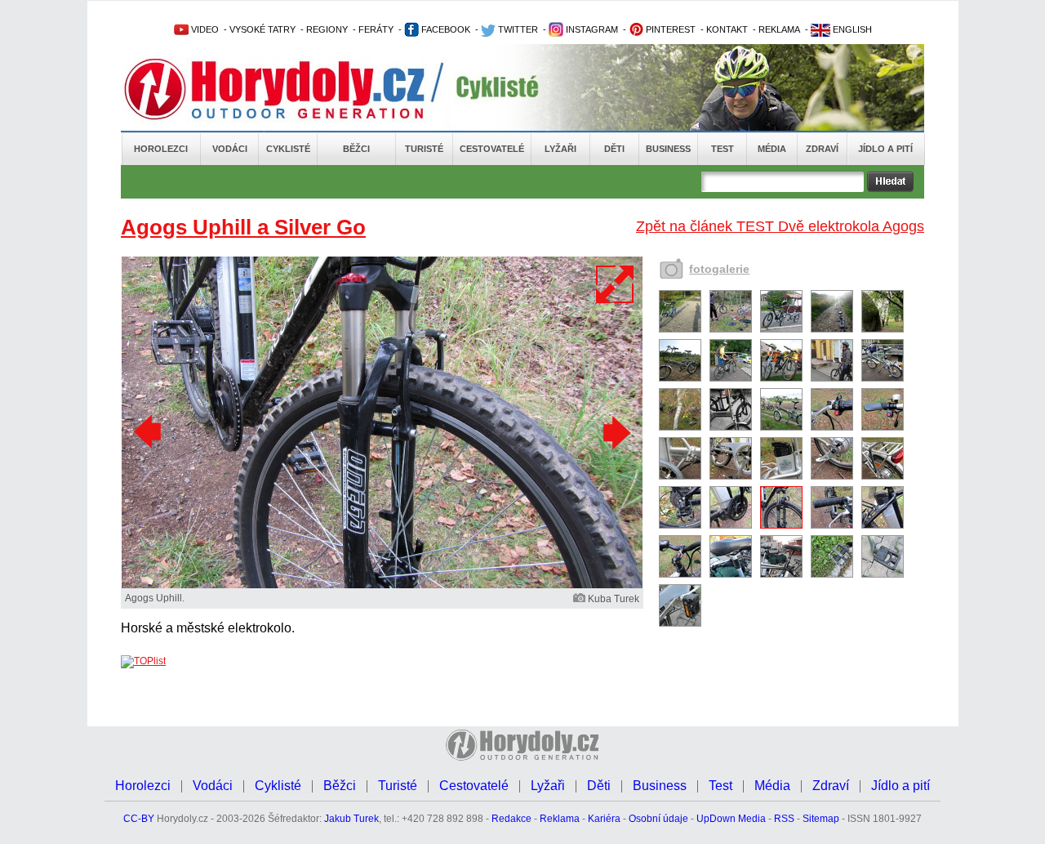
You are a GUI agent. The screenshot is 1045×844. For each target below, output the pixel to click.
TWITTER (517, 29)
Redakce (511, 818)
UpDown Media (731, 818)
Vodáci (229, 149)
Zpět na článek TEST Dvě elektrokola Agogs (780, 226)
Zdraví (822, 149)
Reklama (560, 818)
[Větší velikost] (615, 284)
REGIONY (327, 29)
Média (772, 149)
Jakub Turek (351, 818)
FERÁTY (376, 29)
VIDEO (204, 29)
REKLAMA (779, 29)
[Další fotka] (614, 432)
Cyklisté (288, 149)
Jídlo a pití (885, 149)
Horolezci (161, 149)
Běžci (356, 149)
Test (722, 149)
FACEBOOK (444, 29)
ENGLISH (851, 29)
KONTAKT (727, 29)
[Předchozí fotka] (149, 432)
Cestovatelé (492, 149)
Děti (614, 149)
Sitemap (821, 818)
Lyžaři (560, 149)
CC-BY (138, 818)
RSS (784, 818)
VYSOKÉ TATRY (262, 29)
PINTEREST (669, 29)
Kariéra (604, 818)
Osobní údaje (658, 818)
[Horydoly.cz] (294, 89)
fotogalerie (719, 268)
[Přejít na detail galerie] (382, 585)
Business (668, 149)
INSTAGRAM (590, 29)
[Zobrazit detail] (680, 329)
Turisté (424, 149)
